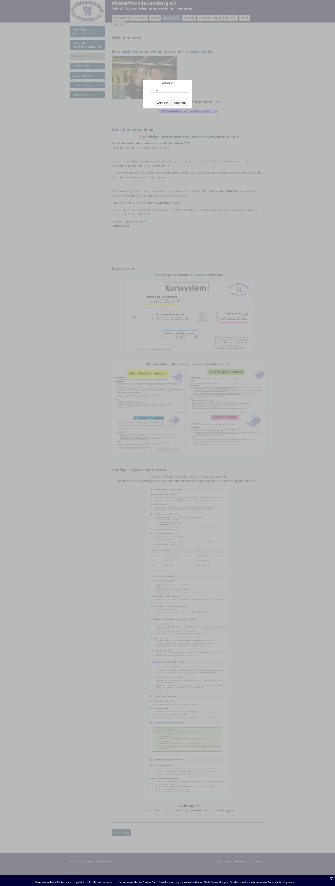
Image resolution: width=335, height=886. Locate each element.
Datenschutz (274, 882)
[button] (163, 103)
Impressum (289, 882)
